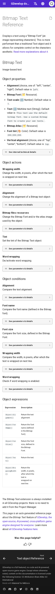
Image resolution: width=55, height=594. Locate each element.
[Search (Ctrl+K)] (51, 3)
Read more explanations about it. (30, 51)
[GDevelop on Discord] (9, 589)
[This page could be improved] (29, 544)
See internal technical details (22, 152)
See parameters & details (21, 185)
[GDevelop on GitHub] (4, 589)
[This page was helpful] (25, 544)
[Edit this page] (51, 18)
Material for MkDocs (21, 583)
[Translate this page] (35, 4)
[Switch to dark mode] (43, 4)
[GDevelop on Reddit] (15, 589)
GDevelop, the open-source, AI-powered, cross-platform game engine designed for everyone (27, 521)
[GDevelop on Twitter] (20, 589)
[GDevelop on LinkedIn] (37, 589)
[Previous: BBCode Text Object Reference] (4, 558)
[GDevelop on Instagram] (26, 589)
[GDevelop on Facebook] (31, 589)
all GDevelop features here (23, 529)
